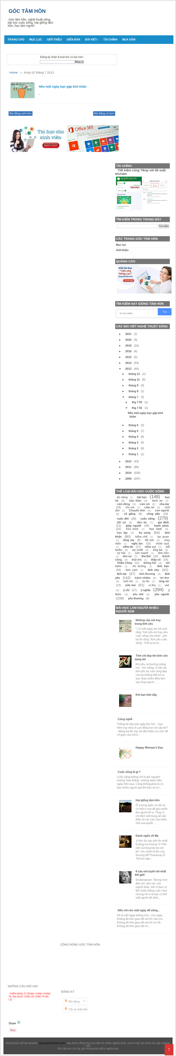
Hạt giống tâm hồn (148, 800)
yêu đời (138, 594)
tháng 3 (134, 442)
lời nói (149, 540)
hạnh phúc (161, 525)
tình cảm (132, 569)
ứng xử (164, 581)
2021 (128, 334)
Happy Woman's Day (149, 747)
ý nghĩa (145, 590)
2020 (128, 339)
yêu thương (136, 598)
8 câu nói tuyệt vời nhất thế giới (150, 873)
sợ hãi (121, 552)
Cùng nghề (125, 719)
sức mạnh (141, 552)
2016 (128, 351)
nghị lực (137, 543)
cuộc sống (147, 518)
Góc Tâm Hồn (27, 11)
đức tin (142, 522)
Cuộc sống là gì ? (129, 771)
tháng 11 (134, 379)
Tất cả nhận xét (77, 1009)
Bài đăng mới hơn (20, 113)
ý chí (126, 590)
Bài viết (91, 39)
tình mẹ (121, 573)
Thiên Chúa (124, 562)
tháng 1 (134, 454)
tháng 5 (134, 431)
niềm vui (150, 546)
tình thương (147, 573)
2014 (128, 362)
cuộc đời (123, 518)
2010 (128, 472)
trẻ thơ (164, 577)
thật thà (137, 559)
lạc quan (163, 536)
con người (162, 510)
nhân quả (162, 543)
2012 (128, 461)
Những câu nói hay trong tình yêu (148, 622)
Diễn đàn (73, 39)
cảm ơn (145, 504)
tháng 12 (135, 373)
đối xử (121, 522)
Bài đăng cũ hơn (104, 113)
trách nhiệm (142, 577)
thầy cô (156, 559)
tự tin (145, 581)
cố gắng (129, 513)
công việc (153, 513)
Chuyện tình (137, 510)
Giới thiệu (54, 39)
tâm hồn (163, 552)
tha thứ (146, 556)
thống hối (150, 562)
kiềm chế (141, 536)
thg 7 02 (137, 407)
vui (167, 585)
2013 (128, 368)
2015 (128, 357)
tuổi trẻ (128, 581)
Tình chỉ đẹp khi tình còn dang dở (151, 657)
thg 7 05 (137, 402)
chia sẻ (149, 507)
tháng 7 (134, 397)
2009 (128, 478)
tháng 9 (134, 385)
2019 (128, 345)
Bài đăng (74, 1001)
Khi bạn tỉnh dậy (146, 694)
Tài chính (110, 39)
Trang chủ (16, 39)
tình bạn (163, 566)
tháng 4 (134, 436)
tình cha (153, 569)
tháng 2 (134, 448)
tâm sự (127, 556)
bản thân (135, 500)
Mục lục (35, 39)
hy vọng (144, 532)
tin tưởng (139, 566)
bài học (142, 497)
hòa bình (132, 528)
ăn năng (122, 497)
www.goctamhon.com (52, 1043)
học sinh (155, 528)
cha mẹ (164, 504)
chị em (130, 507)
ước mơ (130, 585)
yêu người (162, 594)
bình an (157, 500)
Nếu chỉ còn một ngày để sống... (139, 910)
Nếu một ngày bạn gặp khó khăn (62, 86)
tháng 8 (134, 391)
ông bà (157, 549)
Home (13, 72)
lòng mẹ (128, 540)
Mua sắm (128, 39)
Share (13, 1023)
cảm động (123, 504)
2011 (128, 467)
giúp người (133, 525)
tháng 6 (134, 425)
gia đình (163, 522)
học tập (122, 532)
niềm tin (128, 546)
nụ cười (137, 549)
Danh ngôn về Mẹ (147, 835)
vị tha (152, 585)
